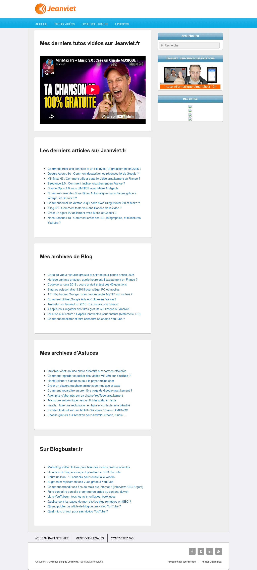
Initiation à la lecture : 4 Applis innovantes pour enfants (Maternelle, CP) (94, 314)
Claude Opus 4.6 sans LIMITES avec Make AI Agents (83, 188)
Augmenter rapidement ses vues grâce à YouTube (80, 481)
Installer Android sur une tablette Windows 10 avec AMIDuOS (88, 410)
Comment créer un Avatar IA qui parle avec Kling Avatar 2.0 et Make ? (94, 203)
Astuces (88, 352)
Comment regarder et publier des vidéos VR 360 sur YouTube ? (89, 375)
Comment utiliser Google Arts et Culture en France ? (82, 299)
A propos (121, 24)
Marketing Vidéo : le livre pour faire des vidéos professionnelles (89, 467)
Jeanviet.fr (127, 43)
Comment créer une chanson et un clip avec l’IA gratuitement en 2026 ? (94, 168)
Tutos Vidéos (64, 24)
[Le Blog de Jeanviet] (128, 9)
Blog (87, 256)
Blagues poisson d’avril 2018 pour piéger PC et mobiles (84, 289)
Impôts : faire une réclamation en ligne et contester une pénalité (89, 405)
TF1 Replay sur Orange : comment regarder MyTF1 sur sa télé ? (90, 294)
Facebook (192, 551)
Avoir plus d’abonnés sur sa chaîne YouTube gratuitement (85, 395)
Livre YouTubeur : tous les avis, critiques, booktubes (82, 496)
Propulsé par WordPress (182, 561)
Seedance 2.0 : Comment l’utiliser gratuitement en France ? (86, 183)
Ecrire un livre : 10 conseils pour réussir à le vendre (81, 477)
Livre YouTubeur (95, 24)
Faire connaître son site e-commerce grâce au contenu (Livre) (88, 491)
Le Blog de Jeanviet (66, 561)
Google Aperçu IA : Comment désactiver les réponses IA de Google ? (93, 173)
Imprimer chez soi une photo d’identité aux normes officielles (87, 371)
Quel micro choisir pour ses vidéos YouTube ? (78, 511)
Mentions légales (90, 538)
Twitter (201, 551)
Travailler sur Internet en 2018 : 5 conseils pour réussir (83, 304)
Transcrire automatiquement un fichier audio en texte (82, 400)
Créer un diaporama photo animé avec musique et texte (84, 385)
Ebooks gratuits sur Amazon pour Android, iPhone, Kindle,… (87, 415)
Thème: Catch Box (211, 561)
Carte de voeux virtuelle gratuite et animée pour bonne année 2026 (91, 274)
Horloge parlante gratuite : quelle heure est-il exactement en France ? (92, 279)
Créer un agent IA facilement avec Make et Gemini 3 (82, 212)
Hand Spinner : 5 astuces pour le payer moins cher (81, 380)
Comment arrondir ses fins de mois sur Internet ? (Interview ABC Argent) (95, 486)
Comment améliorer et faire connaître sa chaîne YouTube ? (86, 318)
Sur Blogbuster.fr (61, 448)
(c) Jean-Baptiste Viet (52, 538)
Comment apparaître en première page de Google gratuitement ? (90, 390)
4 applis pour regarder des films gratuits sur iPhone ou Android (88, 309)
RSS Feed (218, 551)
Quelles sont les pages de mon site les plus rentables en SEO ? (89, 501)
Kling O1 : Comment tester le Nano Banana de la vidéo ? (84, 208)
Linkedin (209, 551)
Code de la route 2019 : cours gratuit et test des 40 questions (87, 284)
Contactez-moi (122, 538)
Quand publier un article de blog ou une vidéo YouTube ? (84, 506)
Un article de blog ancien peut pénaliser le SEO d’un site (84, 472)
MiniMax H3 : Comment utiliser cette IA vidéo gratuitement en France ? (94, 178)
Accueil (41, 24)
